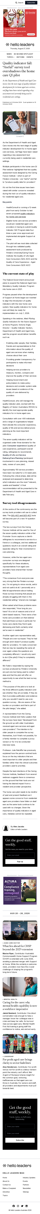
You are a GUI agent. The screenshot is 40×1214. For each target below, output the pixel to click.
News (9, 54)
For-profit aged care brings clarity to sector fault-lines (17, 1061)
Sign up (20, 861)
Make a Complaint (9, 1188)
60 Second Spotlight (23, 54)
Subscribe (31, 3)
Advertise (6, 1192)
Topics (10, 57)
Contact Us (7, 1185)
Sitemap (26, 1192)
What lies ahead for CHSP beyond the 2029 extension (18, 948)
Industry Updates (29, 1178)
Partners (26, 1185)
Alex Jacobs (18, 826)
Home (5, 1178)
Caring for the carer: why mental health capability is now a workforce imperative (20, 1006)
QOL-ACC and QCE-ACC (21, 515)
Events (30, 57)
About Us (6, 1181)
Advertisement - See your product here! (20, 8)
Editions (20, 57)
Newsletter (27, 1188)
